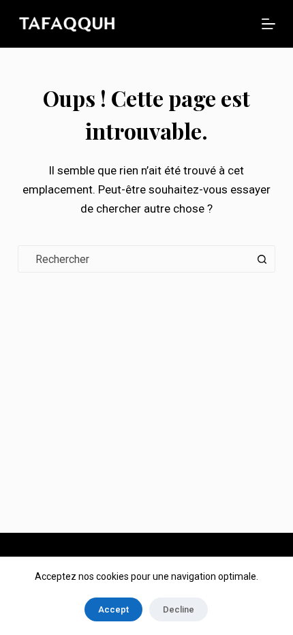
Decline (178, 609)
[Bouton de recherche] (262, 259)
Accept (113, 609)
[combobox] (133, 259)
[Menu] (268, 24)
